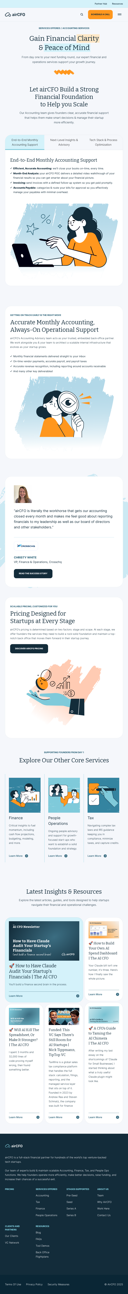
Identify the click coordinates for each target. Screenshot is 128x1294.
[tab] (24, 142)
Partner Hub (101, 3)
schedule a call (100, 14)
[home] (17, 14)
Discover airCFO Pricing (29, 648)
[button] (119, 14)
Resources (117, 3)
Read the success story (33, 573)
